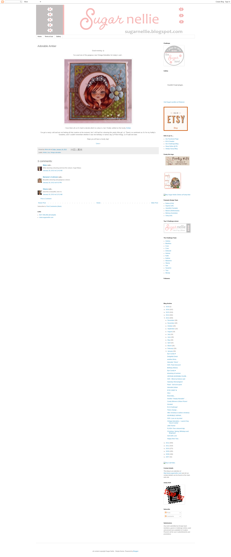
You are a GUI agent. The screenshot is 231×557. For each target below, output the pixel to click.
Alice (168, 393)
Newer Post (42, 203)
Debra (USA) (169, 203)
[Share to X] (76, 149)
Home (40, 36)
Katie (167, 256)
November (171, 323)
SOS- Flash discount (174, 365)
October (170, 326)
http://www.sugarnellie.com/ (172, 473)
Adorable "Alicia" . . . (173, 362)
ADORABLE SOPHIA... (174, 415)
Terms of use (49, 36)
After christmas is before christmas (178, 413)
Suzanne (168, 268)
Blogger (135, 551)
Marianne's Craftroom (50, 177)
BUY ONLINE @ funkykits (47, 215)
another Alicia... (172, 359)
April (169, 343)
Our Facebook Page (172, 139)
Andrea (167, 241)
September (171, 329)
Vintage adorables (56, 152)
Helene (167, 253)
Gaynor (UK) (169, 206)
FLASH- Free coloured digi (176, 428)
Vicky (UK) (168, 215)
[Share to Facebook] (79, 149)
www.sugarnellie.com (46, 217)
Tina (166, 270)
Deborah (168, 251)
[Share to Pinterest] (81, 149)
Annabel (170, 404)
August (169, 331)
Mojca (45, 165)
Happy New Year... (173, 439)
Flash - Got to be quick (174, 384)
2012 (168, 443)
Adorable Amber (172, 387)
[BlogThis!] (74, 149)
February (170, 348)
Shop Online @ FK (171, 146)
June (169, 337)
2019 (168, 307)
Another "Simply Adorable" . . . (177, 399)
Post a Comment (46, 199)
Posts (168, 513)
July (168, 334)
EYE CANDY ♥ (172, 390)
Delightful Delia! (172, 356)
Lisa (97, 143)
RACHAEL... (171, 396)
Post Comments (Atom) (53, 206)
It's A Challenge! (172, 407)
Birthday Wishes (172, 368)
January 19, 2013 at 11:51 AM (52, 194)
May (169, 340)
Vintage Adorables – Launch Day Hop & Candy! (178, 422)
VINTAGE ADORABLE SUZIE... (177, 376)
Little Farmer (171, 426)
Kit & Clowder (169, 141)
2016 (168, 309)
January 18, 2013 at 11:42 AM (52, 170)
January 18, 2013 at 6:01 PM (52, 182)
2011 (168, 446)
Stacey (167, 263)
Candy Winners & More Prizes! (177, 401)
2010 (168, 448)
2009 (168, 451)
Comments (170, 516)
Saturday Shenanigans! (175, 382)
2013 (168, 318)
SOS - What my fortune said (176, 379)
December (171, 320)
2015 (168, 312)
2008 (168, 454)
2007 (168, 457)
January (170, 351)
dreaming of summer (174, 373)
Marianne (168, 261)
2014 (168, 315)
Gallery (58, 36)
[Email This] (72, 149)
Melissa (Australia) (171, 213)
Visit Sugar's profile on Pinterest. (174, 102)
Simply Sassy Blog (171, 149)
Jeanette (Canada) (171, 208)
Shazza (45, 189)
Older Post (154, 203)
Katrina (167, 258)
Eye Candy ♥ (171, 354)
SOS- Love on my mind (174, 418)
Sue (166, 265)
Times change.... (172, 410)
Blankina (168, 243)
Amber (128, 128)
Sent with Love (172, 436)
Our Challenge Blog (171, 144)
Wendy (167, 273)
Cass (167, 246)
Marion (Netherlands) (172, 211)
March (169, 346)
